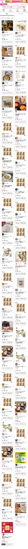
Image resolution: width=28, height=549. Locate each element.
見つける (10, 10)
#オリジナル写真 (5, 60)
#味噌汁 (10, 411)
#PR (3, 236)
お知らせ (17, 10)
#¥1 (4, 412)
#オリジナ (6, 237)
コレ (5, 117)
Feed (3, 10)
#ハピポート (4, 34)
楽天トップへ (24, 4)
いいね (11, 117)
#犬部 (16, 366)
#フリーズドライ (5, 411)
